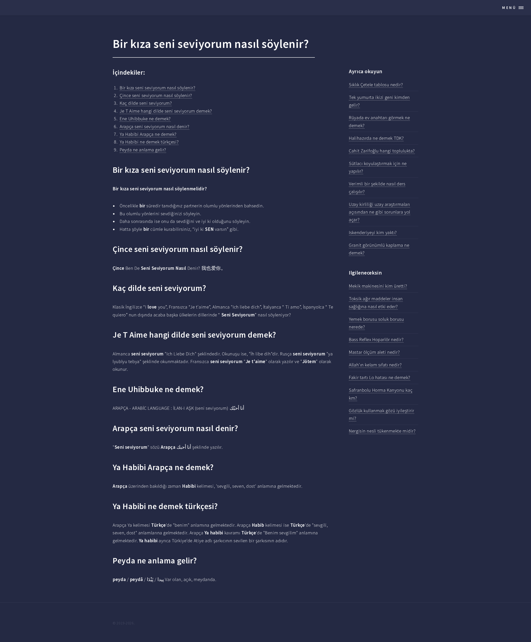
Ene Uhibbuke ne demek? (145, 119)
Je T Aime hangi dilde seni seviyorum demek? (166, 111)
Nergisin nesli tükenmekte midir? (382, 431)
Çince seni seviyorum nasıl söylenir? (156, 95)
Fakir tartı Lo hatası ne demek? (379, 377)
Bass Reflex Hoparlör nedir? (376, 339)
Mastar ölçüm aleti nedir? (374, 352)
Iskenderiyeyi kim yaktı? (373, 232)
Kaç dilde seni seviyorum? (146, 103)
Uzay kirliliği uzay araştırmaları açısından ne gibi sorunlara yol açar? (379, 212)
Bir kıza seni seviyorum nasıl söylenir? (157, 88)
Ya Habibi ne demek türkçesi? (149, 142)
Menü (509, 7)
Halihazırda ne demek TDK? (376, 138)
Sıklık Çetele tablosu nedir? (376, 85)
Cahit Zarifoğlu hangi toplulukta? (382, 151)
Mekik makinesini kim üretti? (378, 286)
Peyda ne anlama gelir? (143, 150)
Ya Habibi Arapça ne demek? (148, 134)
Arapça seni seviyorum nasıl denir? (154, 126)
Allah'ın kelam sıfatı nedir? (375, 365)
